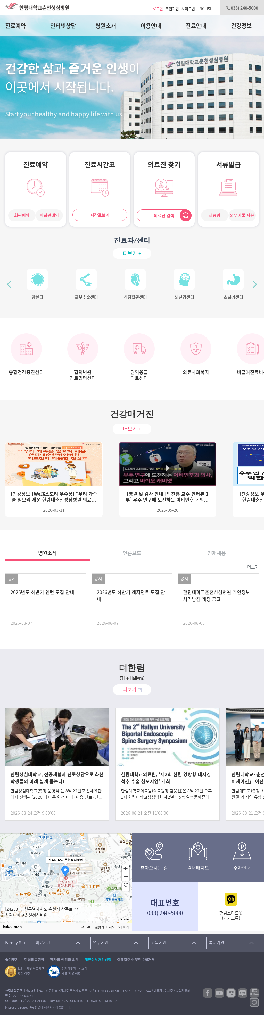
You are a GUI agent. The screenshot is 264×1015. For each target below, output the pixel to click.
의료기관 (43, 943)
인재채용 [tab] (216, 553)
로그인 (158, 9)
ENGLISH (204, 9)
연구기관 (101, 943)
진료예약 (15, 26)
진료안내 (196, 26)
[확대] (125, 868)
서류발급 (228, 164)
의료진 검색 (164, 216)
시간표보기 (100, 215)
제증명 (214, 215)
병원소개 (105, 26)
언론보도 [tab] (132, 553)
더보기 (253, 567)
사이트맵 (188, 9)
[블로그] (242, 993)
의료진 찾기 (164, 164)
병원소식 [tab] (47, 553)
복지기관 (216, 943)
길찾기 (99, 927)
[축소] (125, 876)
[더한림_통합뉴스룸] (254, 993)
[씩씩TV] (231, 993)
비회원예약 (49, 215)
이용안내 (151, 26)
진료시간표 (99, 164)
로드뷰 (85, 927)
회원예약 (22, 215)
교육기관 (159, 943)
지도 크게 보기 (119, 927)
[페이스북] (207, 993)
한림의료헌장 (34, 959)
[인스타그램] (254, 1002)
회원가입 (172, 9)
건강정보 (241, 26)
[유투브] (219, 993)
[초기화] (125, 884)
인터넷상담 (63, 26)
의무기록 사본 (242, 215)
